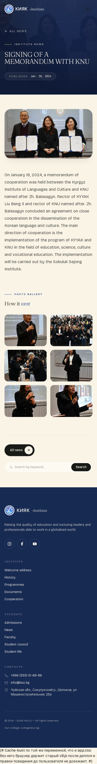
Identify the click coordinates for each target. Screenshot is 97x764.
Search (81, 467)
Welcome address (18, 570)
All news (18, 31)
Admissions (13, 623)
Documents (13, 592)
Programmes (14, 585)
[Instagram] (9, 544)
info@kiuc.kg (20, 683)
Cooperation (14, 599)
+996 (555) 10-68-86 (26, 675)
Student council (16, 644)
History (10, 577)
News (9, 630)
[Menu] (87, 9)
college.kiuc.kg (30, 727)
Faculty (10, 637)
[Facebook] (22, 544)
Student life (13, 652)
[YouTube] (35, 544)
